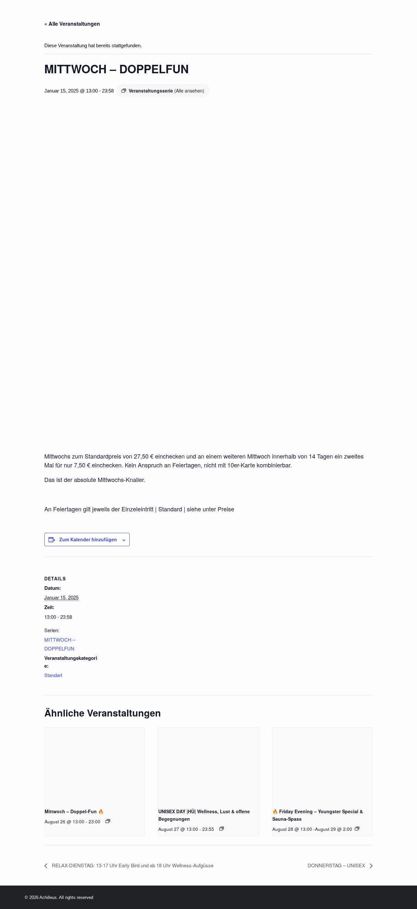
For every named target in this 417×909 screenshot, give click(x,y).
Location (144, 15)
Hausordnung (357, 15)
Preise (178, 15)
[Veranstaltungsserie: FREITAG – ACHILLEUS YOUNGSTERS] (357, 829)
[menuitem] (68, 15)
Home (68, 15)
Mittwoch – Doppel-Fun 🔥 (74, 811)
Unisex (270, 15)
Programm (103, 15)
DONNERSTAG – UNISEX (337, 865)
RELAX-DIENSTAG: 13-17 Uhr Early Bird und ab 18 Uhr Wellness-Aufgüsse (131, 865)
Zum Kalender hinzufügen (88, 539)
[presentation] (95, 765)
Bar (203, 15)
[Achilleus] (18, 15)
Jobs (297, 15)
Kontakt (401, 15)
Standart (53, 675)
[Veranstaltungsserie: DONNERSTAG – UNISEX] (221, 829)
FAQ (319, 15)
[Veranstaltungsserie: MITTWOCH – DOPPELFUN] (108, 821)
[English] (40, 16)
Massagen (235, 15)
